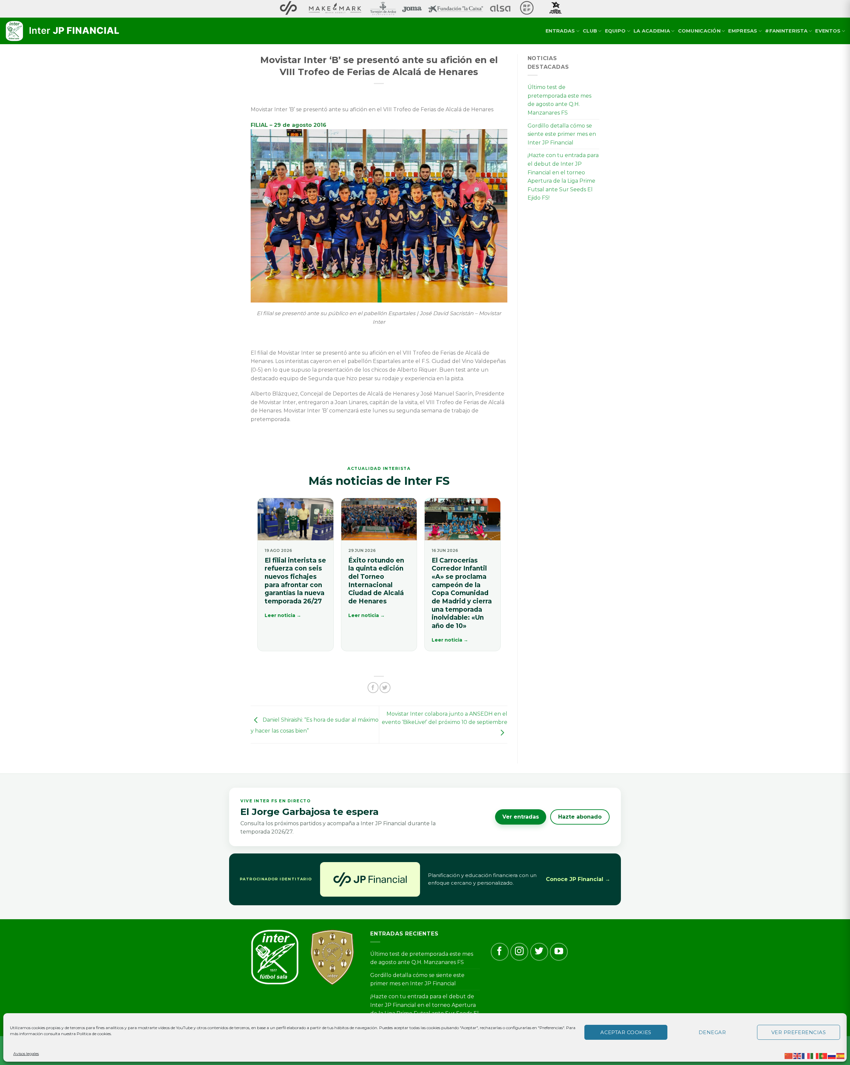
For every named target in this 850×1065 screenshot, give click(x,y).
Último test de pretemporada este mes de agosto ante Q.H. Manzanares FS (559, 100)
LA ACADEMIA (652, 31)
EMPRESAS (742, 31)
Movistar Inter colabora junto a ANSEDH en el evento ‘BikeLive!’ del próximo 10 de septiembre (444, 718)
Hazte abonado (580, 817)
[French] (806, 1055)
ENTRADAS (560, 31)
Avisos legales (26, 1053)
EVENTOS (827, 31)
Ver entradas (520, 817)
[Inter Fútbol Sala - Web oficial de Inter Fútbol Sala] (63, 31)
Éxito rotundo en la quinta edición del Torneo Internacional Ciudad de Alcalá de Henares (376, 581)
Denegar (712, 1032)
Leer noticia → (283, 615)
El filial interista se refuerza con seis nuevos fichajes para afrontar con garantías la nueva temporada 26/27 (295, 581)
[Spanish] (840, 1055)
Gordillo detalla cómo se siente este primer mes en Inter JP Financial (562, 134)
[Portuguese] (823, 1055)
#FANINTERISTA (786, 31)
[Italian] (814, 1055)
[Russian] (832, 1055)
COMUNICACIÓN (699, 31)
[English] (797, 1055)
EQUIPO (615, 31)
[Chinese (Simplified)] (789, 1055)
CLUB (590, 31)
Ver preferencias (798, 1032)
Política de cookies (94, 1033)
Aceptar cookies (625, 1032)
